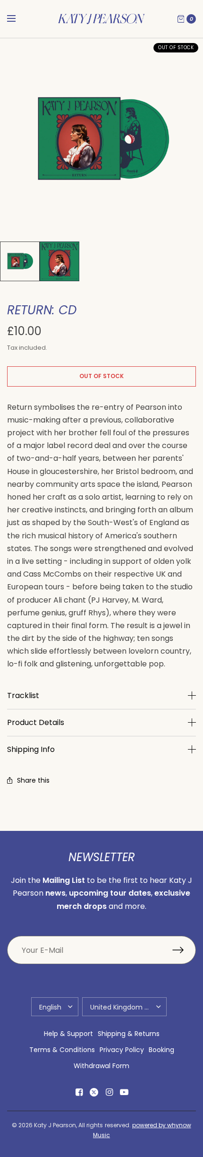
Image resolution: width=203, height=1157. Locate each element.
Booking (161, 1049)
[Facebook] (79, 1092)
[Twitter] (94, 1092)
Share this (33, 780)
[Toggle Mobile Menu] (17, 19)
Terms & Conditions (62, 1049)
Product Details (35, 722)
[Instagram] (109, 1092)
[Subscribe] (184, 950)
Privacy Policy (122, 1049)
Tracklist (23, 695)
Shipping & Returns (129, 1033)
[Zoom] (101, 140)
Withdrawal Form (101, 1066)
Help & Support (68, 1033)
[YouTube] (124, 1092)
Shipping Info (31, 749)
